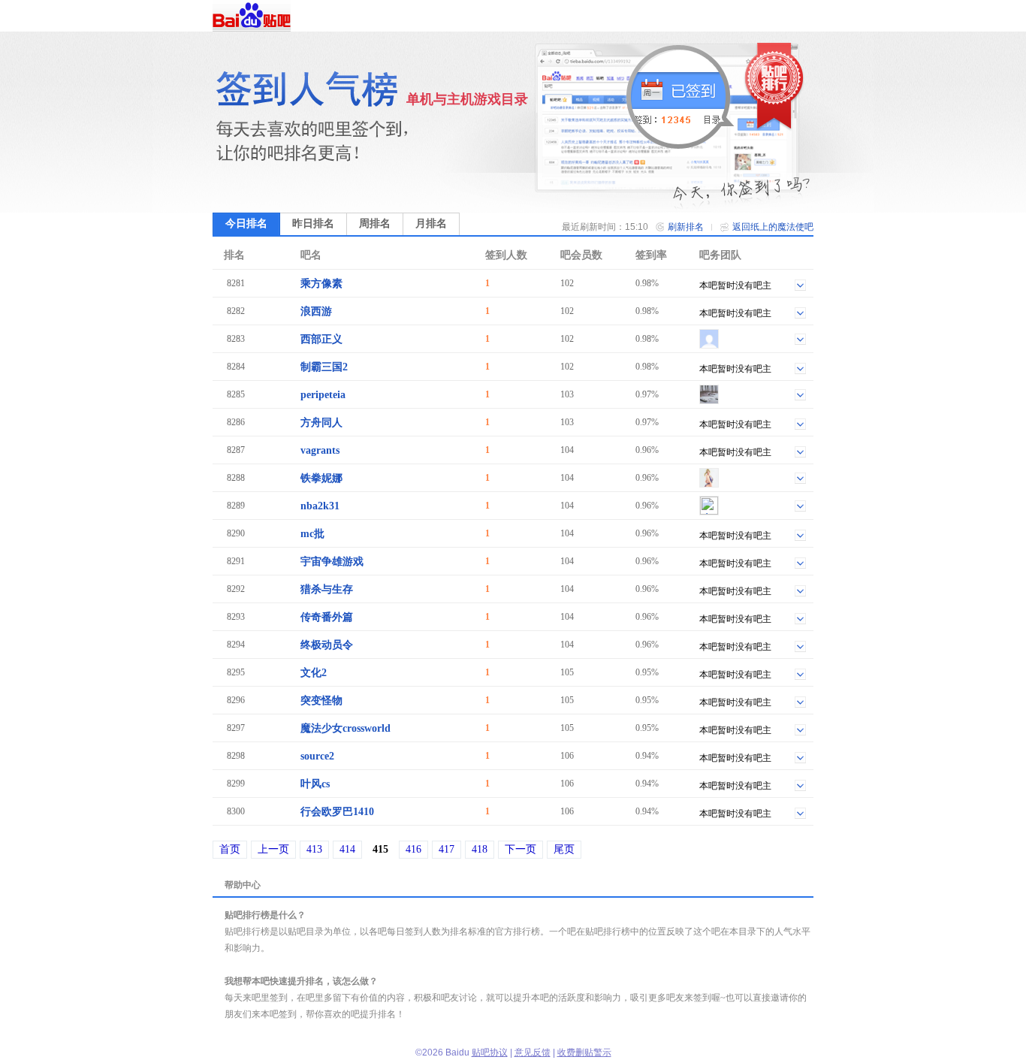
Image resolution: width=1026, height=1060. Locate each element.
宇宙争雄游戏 (332, 561)
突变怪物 (321, 700)
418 (479, 849)
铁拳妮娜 (321, 478)
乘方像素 (321, 283)
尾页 (564, 849)
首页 (229, 849)
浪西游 (316, 311)
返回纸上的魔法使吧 (772, 227)
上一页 (273, 849)
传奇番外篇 (326, 617)
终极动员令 (326, 645)
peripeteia (323, 394)
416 (413, 849)
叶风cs (315, 784)
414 (347, 849)
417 (446, 849)
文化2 (313, 672)
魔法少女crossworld (345, 728)
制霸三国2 (324, 367)
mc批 (312, 533)
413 (314, 849)
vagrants (319, 450)
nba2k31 (319, 506)
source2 (317, 756)
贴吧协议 (490, 1052)
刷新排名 (686, 227)
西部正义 (321, 339)
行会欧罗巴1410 (337, 811)
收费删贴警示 (584, 1052)
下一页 (520, 849)
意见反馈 (533, 1052)
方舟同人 (321, 422)
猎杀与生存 (326, 589)
